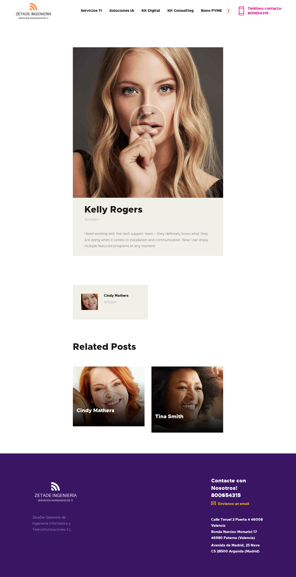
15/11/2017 (91, 220)
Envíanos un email (233, 503)
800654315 (226, 495)
